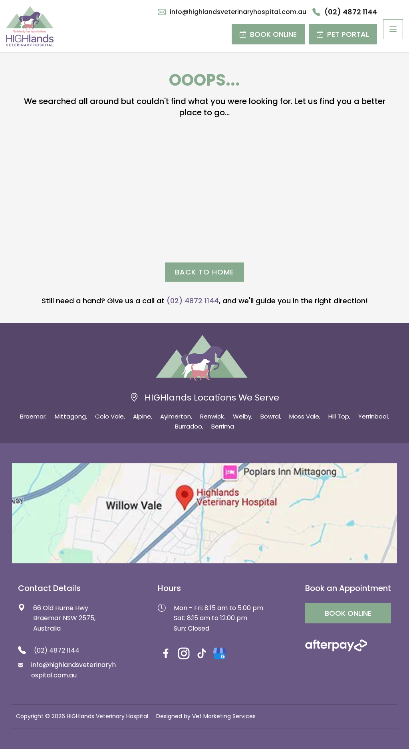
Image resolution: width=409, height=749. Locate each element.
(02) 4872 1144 (350, 12)
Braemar (33, 416)
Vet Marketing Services (224, 716)
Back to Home (204, 272)
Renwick (212, 416)
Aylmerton (175, 416)
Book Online (273, 34)
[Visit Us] (204, 513)
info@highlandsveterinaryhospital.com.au (238, 12)
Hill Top (338, 416)
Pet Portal (348, 34)
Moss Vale (304, 416)
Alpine (142, 416)
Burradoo (188, 426)
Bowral (270, 416)
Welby (242, 416)
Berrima (222, 426)
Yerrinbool (373, 416)
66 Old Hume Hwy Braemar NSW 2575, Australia (64, 618)
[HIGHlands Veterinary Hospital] (30, 26)
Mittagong (70, 416)
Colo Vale (109, 416)
